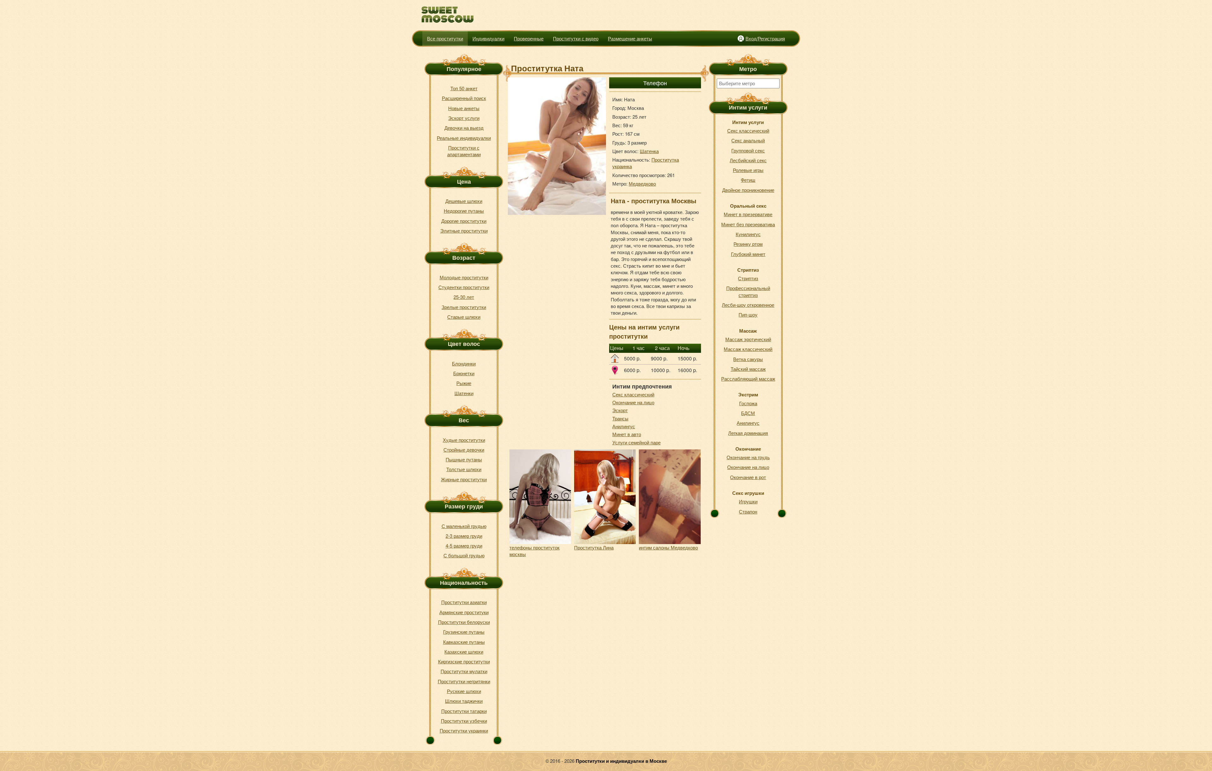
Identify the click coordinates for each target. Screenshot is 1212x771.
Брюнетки (463, 373)
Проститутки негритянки (464, 681)
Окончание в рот (748, 477)
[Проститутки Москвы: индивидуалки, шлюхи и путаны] (447, 14)
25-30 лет (464, 297)
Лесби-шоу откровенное (748, 304)
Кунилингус (748, 234)
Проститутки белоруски (464, 622)
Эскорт (620, 410)
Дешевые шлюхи (463, 201)
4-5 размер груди (464, 545)
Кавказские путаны (464, 641)
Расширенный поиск (464, 98)
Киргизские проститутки (464, 661)
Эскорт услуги (463, 118)
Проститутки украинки (464, 730)
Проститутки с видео (575, 38)
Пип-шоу (748, 314)
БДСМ (748, 413)
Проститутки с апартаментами (464, 150)
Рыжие (463, 383)
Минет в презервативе (748, 214)
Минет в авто (626, 434)
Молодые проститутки (464, 277)
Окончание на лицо (633, 402)
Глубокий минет (748, 254)
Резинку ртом (748, 243)
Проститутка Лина (594, 547)
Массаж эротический (748, 339)
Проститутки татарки (464, 711)
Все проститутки (445, 38)
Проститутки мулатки (464, 671)
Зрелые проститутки (464, 307)
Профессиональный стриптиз (748, 291)
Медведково (642, 183)
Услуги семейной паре (636, 442)
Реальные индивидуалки (464, 137)
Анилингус (623, 426)
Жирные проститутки (464, 479)
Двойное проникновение (748, 190)
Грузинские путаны (463, 631)
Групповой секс (748, 150)
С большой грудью (463, 555)
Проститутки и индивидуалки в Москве (621, 760)
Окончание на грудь (748, 457)
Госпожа (748, 403)
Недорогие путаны (464, 210)
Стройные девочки (463, 449)
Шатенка (649, 151)
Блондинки (464, 363)
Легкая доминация (748, 433)
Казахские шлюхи (463, 651)
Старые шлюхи (463, 316)
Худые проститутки (464, 439)
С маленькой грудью (464, 526)
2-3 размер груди (464, 535)
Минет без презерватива (748, 224)
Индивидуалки (488, 38)
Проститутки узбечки (464, 720)
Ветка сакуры (748, 359)
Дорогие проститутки (463, 220)
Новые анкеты (463, 108)
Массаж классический (748, 349)
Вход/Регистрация (765, 38)
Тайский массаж (748, 368)
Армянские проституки (464, 612)
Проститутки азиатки (464, 602)
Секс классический (633, 394)
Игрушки (748, 501)
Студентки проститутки (463, 287)
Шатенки (463, 393)
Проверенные (529, 38)
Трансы (620, 418)
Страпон (748, 511)
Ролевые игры (748, 170)
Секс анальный (748, 140)
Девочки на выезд (464, 127)
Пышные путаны (464, 459)
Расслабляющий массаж (748, 378)
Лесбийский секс (748, 160)
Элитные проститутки (464, 230)
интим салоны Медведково (668, 547)
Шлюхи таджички (464, 700)
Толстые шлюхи (463, 469)
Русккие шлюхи (464, 691)
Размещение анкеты (630, 38)
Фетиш (748, 179)
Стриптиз (748, 278)
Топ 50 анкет (464, 88)
